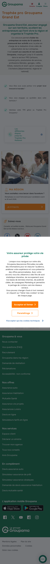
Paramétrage (23, 313)
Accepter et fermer (23, 304)
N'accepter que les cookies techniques (23, 321)
